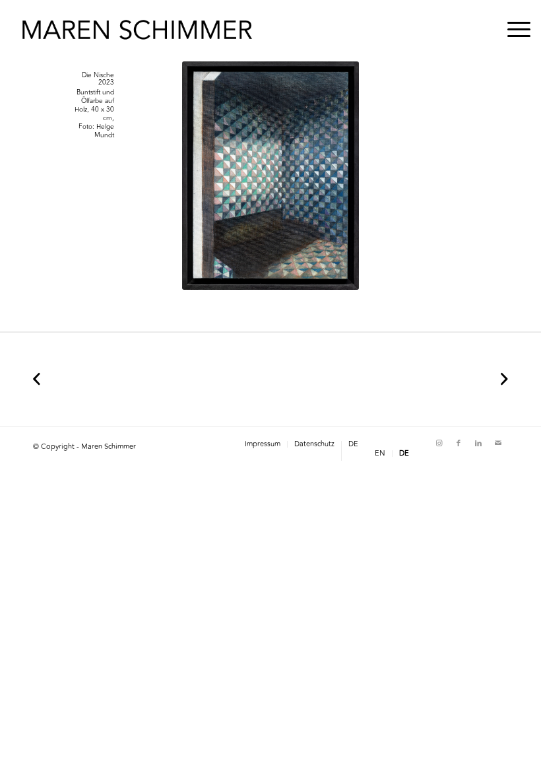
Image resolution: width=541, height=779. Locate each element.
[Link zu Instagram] (439, 444)
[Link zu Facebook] (458, 444)
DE (353, 444)
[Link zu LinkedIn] (478, 444)
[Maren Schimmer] (137, 29)
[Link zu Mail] (498, 444)
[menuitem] (512, 29)
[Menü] (512, 29)
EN (380, 453)
